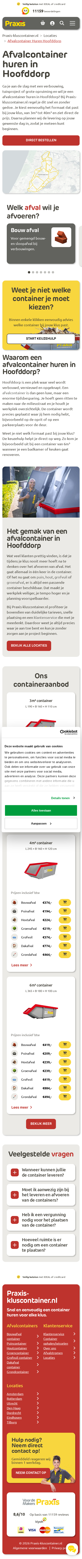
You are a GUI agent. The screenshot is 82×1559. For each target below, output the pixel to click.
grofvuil (61, 577)
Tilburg (12, 1422)
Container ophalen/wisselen (55, 1341)
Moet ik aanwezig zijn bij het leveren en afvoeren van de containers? (45, 1195)
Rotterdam (14, 1398)
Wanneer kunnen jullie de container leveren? (44, 1172)
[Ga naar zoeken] (62, 23)
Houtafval (28, 920)
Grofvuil (26, 937)
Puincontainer (16, 1343)
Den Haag (13, 1408)
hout (49, 577)
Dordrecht (14, 1413)
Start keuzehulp (41, 338)
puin (40, 577)
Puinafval (27, 911)
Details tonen (60, 797)
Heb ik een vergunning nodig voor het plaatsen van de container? (45, 1220)
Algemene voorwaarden (30, 1548)
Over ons (49, 1348)
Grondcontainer (18, 1372)
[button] (29, 272)
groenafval (15, 582)
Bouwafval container (14, 1336)
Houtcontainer (17, 1348)
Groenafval (29, 928)
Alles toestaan (41, 810)
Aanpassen (39, 823)
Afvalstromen (53, 1353)
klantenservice (45, 617)
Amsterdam (15, 1394)
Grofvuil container (19, 1357)
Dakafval (27, 946)
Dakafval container (13, 1364)
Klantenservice (53, 1334)
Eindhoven (14, 1417)
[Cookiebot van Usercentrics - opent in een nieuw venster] (60, 732)
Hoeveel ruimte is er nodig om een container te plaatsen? (45, 1245)
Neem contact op (31, 1473)
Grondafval (29, 954)
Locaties (49, 1357)
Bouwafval (28, 902)
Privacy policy (61, 1548)
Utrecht (12, 1403)
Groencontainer (18, 1353)
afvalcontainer (13, 393)
